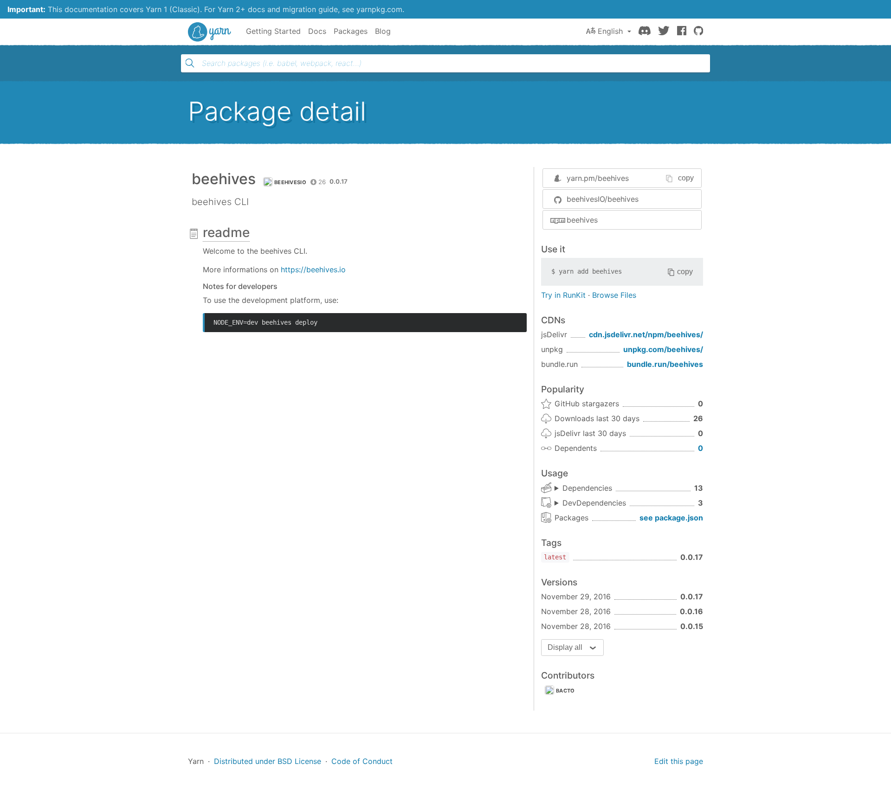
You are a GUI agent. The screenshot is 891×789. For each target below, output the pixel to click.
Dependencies (587, 488)
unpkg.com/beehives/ (663, 349)
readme (226, 232)
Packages (351, 31)
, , (590, 503)
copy (686, 178)
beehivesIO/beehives (603, 199)
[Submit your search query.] (189, 63)
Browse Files (614, 295)
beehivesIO (290, 182)
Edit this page (678, 761)
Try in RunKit (563, 295)
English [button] (610, 31)
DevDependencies (594, 502)
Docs (317, 31)
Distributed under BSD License (267, 761)
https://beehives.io (313, 269)
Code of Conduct (362, 761)
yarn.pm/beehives (598, 178)
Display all (565, 647)
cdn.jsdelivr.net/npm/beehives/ (646, 334)
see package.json (671, 517)
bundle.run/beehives (665, 364)
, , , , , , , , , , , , (583, 488)
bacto (565, 690)
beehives (582, 220)
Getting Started (273, 31)
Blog (383, 31)
